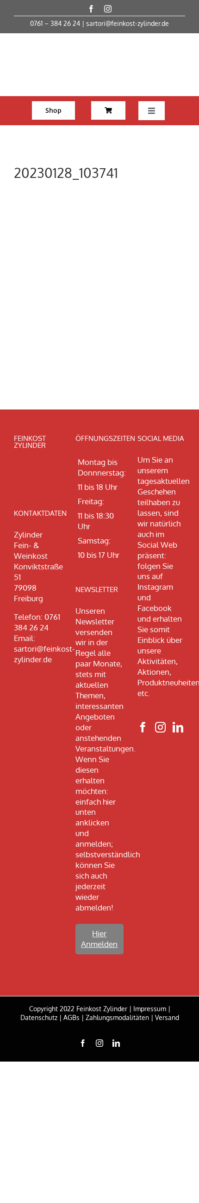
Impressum (149, 1009)
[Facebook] (142, 727)
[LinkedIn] (178, 727)
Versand (167, 1017)
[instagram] (108, 8)
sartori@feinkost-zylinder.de (127, 23)
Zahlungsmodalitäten (117, 1017)
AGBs (71, 1017)
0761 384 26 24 (37, 622)
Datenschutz (38, 1017)
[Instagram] (160, 727)
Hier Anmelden (99, 938)
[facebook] (91, 8)
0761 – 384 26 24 (55, 23)
